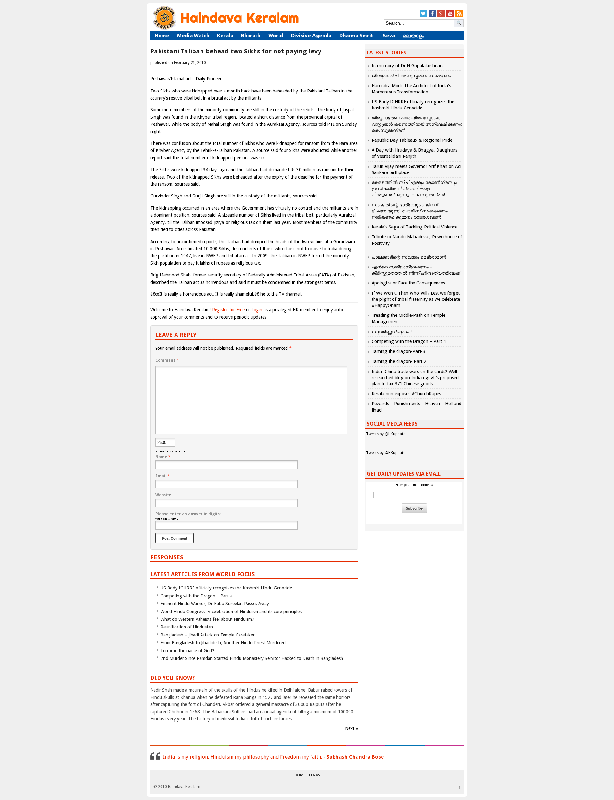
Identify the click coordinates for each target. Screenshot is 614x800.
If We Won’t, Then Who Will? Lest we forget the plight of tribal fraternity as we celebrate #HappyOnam (416, 299)
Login (256, 309)
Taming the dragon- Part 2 (399, 361)
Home (162, 35)
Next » (351, 728)
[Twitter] (423, 16)
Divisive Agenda (311, 35)
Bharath (250, 35)
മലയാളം (413, 35)
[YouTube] (450, 16)
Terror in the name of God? (187, 650)
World (275, 35)
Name (162, 457)
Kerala (225, 35)
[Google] (441, 16)
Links (314, 775)
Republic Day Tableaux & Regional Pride (412, 140)
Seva (389, 35)
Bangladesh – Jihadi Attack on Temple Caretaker (208, 634)
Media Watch (193, 35)
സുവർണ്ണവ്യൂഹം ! (392, 331)
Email (162, 476)
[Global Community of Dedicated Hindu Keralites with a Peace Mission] (225, 29)
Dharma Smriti (357, 35)
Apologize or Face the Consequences (408, 282)
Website (163, 495)
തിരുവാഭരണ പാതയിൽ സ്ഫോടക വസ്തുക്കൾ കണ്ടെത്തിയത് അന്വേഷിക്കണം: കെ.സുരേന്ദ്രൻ (417, 123)
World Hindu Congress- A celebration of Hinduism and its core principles (231, 611)
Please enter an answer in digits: (188, 514)
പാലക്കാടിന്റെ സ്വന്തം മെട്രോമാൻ (409, 257)
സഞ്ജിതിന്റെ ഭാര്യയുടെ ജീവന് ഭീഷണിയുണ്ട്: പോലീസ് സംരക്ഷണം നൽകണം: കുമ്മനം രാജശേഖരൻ (410, 211)
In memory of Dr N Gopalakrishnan (407, 65)
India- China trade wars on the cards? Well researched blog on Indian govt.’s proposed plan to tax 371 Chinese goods (415, 377)
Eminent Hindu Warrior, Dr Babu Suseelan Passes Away (215, 603)
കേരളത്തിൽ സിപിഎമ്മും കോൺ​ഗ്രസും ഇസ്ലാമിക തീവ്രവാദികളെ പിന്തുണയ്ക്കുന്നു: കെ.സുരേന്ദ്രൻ (414, 188)
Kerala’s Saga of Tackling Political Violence (414, 226)
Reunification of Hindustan (187, 626)
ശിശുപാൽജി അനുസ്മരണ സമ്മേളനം (411, 75)
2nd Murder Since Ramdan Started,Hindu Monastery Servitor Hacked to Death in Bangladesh (252, 658)
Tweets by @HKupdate (385, 434)
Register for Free (228, 309)
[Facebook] (432, 16)
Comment (166, 360)
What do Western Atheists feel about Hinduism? (207, 619)
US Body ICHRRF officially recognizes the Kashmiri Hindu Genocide (226, 587)
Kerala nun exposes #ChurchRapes (406, 393)
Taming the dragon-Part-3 (398, 351)
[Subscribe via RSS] (459, 16)
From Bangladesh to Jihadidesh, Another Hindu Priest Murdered (223, 642)
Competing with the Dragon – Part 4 (196, 595)
